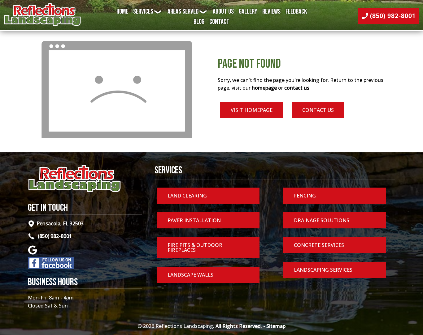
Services (143, 11)
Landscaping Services (323, 269)
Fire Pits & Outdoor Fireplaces (195, 247)
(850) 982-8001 (54, 236)
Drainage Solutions (321, 220)
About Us (223, 11)
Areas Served (183, 11)
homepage (264, 87)
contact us (296, 87)
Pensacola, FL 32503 (60, 223)
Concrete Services (319, 245)
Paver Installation (194, 220)
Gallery (248, 11)
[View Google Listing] (33, 252)
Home (122, 11)
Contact (219, 22)
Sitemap (276, 326)
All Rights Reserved (238, 326)
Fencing (305, 195)
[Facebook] (51, 267)
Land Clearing (187, 195)
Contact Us (318, 110)
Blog (199, 22)
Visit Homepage (252, 110)
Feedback (296, 11)
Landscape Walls (190, 274)
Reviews (271, 11)
